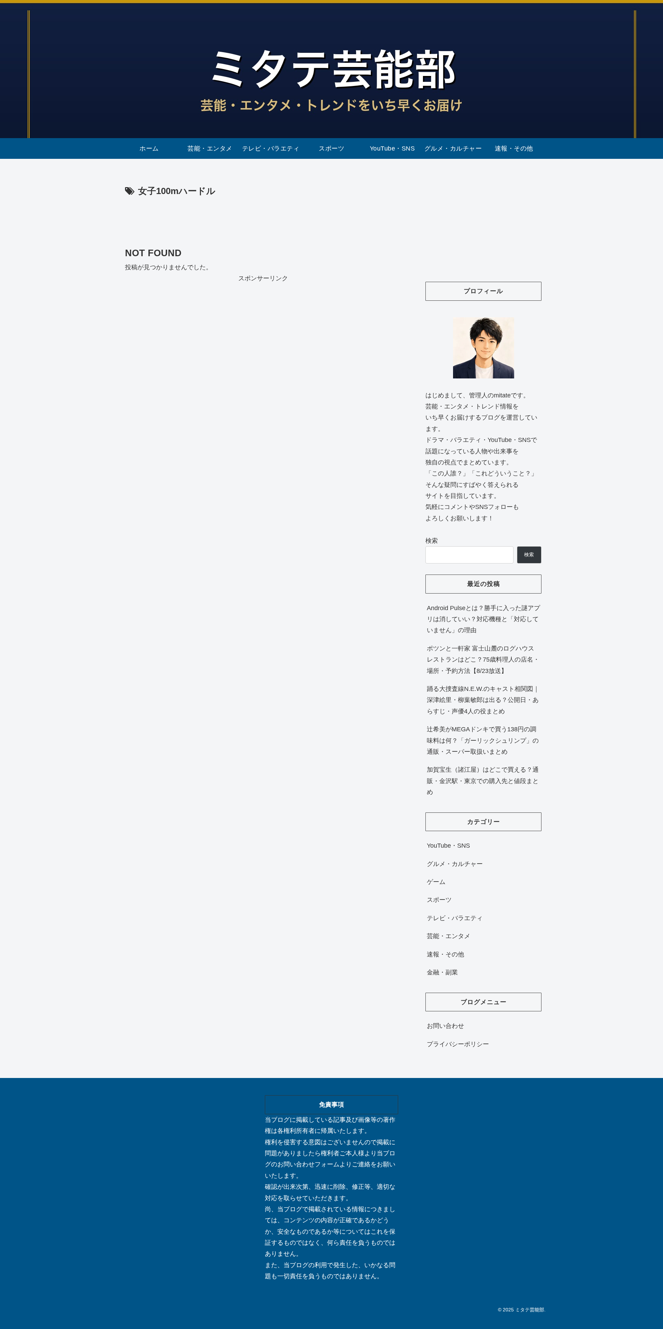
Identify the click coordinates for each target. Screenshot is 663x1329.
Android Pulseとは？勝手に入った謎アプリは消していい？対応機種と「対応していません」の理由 (483, 619)
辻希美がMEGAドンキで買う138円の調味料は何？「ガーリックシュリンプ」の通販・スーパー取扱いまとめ (483, 740)
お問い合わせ (445, 1025)
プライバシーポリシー (458, 1044)
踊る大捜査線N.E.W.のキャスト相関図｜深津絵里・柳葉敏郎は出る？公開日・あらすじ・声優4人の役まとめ (483, 700)
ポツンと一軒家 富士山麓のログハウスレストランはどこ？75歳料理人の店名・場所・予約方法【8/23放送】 (483, 659)
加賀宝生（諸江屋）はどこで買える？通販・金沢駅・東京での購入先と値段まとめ (483, 781)
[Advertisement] (263, 218)
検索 (431, 540)
